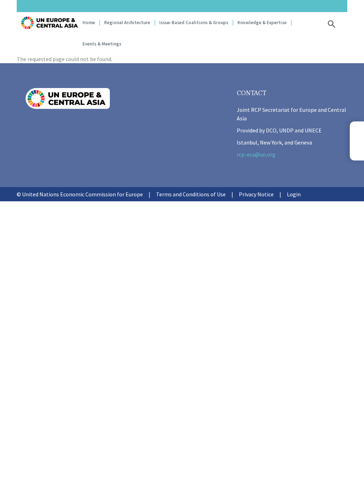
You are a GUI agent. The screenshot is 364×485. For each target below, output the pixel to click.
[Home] (49, 22)
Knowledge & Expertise (262, 23)
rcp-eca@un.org (256, 154)
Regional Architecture (127, 23)
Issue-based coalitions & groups (193, 23)
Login (294, 194)
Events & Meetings (101, 44)
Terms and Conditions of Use (191, 194)
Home (88, 23)
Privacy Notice (256, 194)
